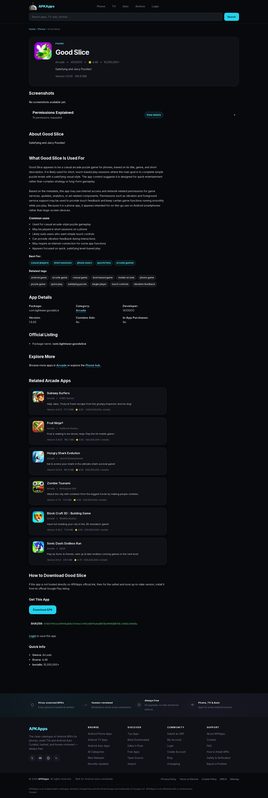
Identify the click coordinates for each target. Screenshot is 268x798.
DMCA (223, 779)
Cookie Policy (209, 779)
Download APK (42, 609)
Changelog (173, 763)
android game (39, 277)
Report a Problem (217, 763)
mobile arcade (126, 277)
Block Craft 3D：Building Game (69, 513)
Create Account (176, 751)
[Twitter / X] (32, 758)
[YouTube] (40, 758)
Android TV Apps (98, 739)
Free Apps (133, 751)
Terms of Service (188, 779)
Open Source (135, 757)
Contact (211, 739)
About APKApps (216, 733)
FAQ (209, 745)
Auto (126, 6)
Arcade (81, 310)
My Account (174, 739)
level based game (103, 277)
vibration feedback (144, 284)
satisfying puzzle (77, 284)
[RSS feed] (56, 758)
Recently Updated (98, 763)
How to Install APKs (218, 751)
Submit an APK (175, 733)
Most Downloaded (138, 739)
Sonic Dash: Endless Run (64, 543)
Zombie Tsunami (58, 483)
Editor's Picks (135, 745)
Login (155, 6)
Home (32, 29)
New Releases (96, 757)
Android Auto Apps (99, 745)
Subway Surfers (58, 393)
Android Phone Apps (100, 733)
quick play (56, 284)
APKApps (38, 728)
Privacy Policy (168, 779)
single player (99, 284)
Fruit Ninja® (55, 423)
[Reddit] (48, 758)
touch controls (120, 284)
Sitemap (234, 779)
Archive (140, 6)
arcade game (59, 277)
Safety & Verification (219, 757)
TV (114, 6)
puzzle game (38, 284)
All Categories (96, 751)
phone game (147, 277)
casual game (80, 277)
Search (231, 16)
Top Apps (133, 733)
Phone (101, 6)
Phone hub (93, 365)
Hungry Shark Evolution (63, 453)
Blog (169, 757)
